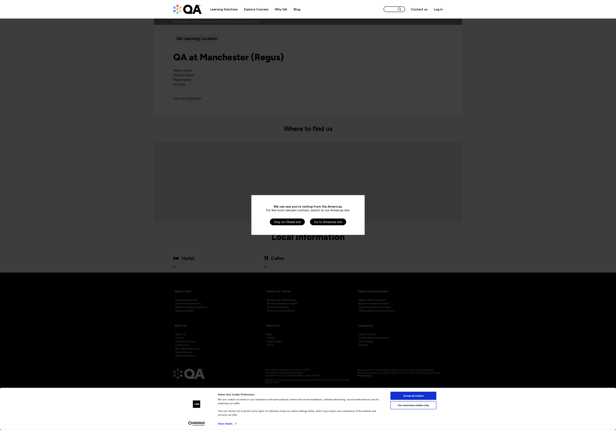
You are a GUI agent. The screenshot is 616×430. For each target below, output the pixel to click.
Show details (225, 423)
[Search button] (399, 9)
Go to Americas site (328, 222)
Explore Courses (256, 9)
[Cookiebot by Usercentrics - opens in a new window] (197, 423)
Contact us (419, 9)
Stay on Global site (287, 222)
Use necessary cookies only (413, 405)
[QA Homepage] (187, 9)
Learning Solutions (224, 9)
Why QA (281, 9)
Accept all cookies (413, 395)
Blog (297, 9)
